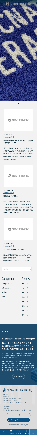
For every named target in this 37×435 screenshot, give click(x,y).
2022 (23, 301)
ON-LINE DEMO (25, 415)
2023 (23, 297)
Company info (7, 283)
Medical (4, 292)
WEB (3, 296)
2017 (23, 315)
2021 (23, 306)
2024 (23, 292)
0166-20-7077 (10, 403)
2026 (23, 283)
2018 (23, 310)
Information (6, 288)
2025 (23, 288)
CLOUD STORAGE (12, 415)
